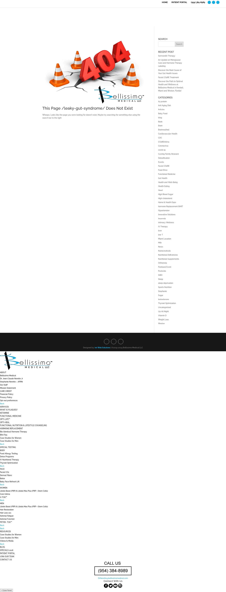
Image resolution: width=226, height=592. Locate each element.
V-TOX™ (3, 497)
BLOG (2, 547)
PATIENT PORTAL (179, 2)
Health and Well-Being (168, 182)
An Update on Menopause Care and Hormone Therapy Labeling (170, 63)
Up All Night (163, 311)
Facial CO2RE (163, 166)
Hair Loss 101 (5, 513)
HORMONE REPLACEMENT (11, 428)
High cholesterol (165, 198)
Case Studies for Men (9, 441)
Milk (160, 243)
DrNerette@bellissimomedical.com (113, 578)
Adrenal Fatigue (6, 516)
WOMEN (3, 488)
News (160, 247)
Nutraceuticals (164, 251)
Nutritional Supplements (168, 259)
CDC (160, 138)
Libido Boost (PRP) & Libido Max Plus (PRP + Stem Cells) (24, 491)
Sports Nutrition (165, 287)
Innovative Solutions (166, 214)
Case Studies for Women (10, 438)
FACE (2, 469)
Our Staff (3, 385)
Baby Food (162, 113)
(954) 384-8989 (198, 2)
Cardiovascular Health (167, 134)
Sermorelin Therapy (166, 56)
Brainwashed (163, 130)
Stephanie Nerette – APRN (11, 382)
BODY (2, 450)
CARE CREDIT (6, 391)
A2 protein (162, 101)
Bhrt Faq (3, 435)
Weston (161, 323)
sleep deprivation (165, 283)
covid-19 (161, 150)
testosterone (163, 299)
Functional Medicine (166, 174)
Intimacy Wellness (166, 222)
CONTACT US (6, 560)
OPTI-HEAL (5, 422)
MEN (2, 503)
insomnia (162, 219)
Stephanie (162, 291)
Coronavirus (163, 146)
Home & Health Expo (167, 202)
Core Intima (5, 494)
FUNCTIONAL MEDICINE (10, 416)
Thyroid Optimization (167, 303)
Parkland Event (164, 267)
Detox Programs (7, 457)
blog (160, 118)
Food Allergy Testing (9, 453)
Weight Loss (163, 319)
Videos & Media (6, 541)
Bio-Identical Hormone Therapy (13, 432)
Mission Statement (8, 388)
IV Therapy (163, 227)
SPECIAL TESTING (8, 447)
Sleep (160, 279)
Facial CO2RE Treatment (168, 77)
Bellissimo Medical (8, 375)
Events (161, 162)
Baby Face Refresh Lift (9, 482)
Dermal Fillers (6, 475)
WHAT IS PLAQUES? (9, 410)
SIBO (160, 275)
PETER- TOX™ (6, 522)
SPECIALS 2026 (6, 550)
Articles (161, 109)
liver (160, 231)
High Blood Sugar (165, 194)
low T (160, 235)
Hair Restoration (7, 510)
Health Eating (164, 186)
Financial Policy (6, 394)
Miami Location (164, 239)
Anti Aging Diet (164, 105)
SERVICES (4, 407)
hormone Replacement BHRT (170, 206)
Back (2, 404)
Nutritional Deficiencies (168, 255)
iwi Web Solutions (102, 348)
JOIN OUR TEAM (7, 556)
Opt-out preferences (9, 400)
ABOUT (3, 372)
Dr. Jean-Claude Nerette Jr (11, 378)
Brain (160, 126)
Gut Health (162, 178)
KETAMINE (4, 413)
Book (160, 122)
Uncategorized (164, 307)
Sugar (160, 295)
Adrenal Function (7, 519)
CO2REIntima (163, 142)
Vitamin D (162, 315)
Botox (2, 478)
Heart (160, 190)
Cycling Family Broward (168, 154)
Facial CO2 (4, 472)
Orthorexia (162, 263)
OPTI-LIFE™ (5, 419)
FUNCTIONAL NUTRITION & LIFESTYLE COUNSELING (23, 425)
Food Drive (162, 170)
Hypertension (164, 210)
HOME (165, 2)
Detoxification (164, 158)
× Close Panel (6, 590)
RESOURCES (5, 531)
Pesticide (162, 271)
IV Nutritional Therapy (9, 460)
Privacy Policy (6, 397)
